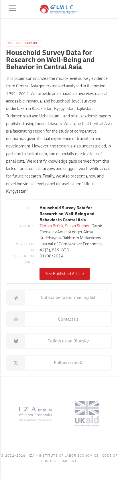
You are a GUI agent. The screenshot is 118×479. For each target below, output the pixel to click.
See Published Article (64, 274)
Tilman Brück (51, 226)
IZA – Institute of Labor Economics (64, 456)
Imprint (69, 461)
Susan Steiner (77, 226)
